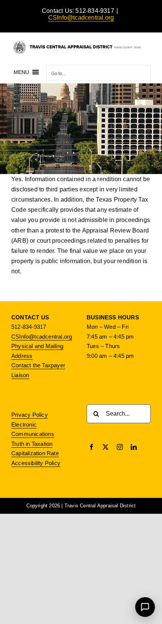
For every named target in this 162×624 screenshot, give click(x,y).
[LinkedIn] (134, 447)
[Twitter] (105, 447)
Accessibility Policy (35, 463)
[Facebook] (91, 447)
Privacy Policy (29, 414)
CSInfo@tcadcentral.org (81, 17)
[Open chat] (145, 607)
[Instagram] (120, 447)
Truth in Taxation (31, 444)
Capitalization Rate (35, 453)
